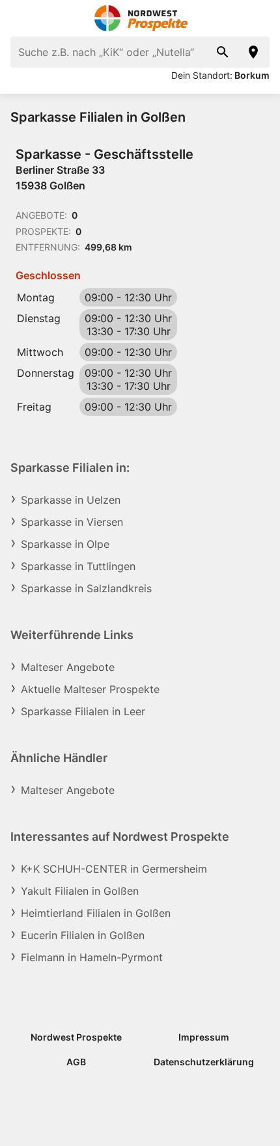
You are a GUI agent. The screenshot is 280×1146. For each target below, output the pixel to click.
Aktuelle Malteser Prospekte (90, 689)
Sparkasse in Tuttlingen (78, 566)
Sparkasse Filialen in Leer (83, 711)
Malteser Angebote (68, 667)
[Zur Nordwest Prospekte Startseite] (140, 18)
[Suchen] (222, 52)
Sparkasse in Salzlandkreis (86, 588)
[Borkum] (254, 52)
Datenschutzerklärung (204, 1061)
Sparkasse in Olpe (65, 544)
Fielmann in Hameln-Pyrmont (92, 957)
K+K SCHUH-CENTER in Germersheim (114, 868)
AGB (76, 1061)
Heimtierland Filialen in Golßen (96, 913)
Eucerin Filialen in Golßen (83, 935)
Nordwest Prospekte (76, 1037)
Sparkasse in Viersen (72, 521)
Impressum (203, 1037)
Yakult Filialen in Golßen (80, 890)
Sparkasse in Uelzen (70, 499)
